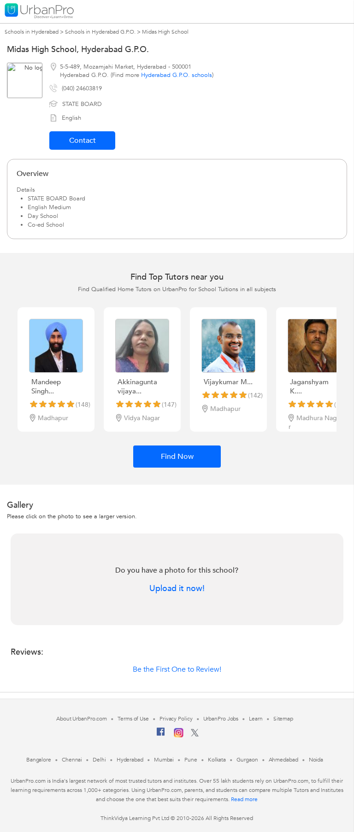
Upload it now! (177, 589)
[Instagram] (178, 735)
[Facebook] (160, 735)
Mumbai (164, 759)
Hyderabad (130, 759)
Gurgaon (247, 759)
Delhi (99, 759)
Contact (82, 140)
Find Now (177, 456)
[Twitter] (195, 734)
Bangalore (38, 759)
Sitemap (283, 718)
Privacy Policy (176, 718)
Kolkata (217, 759)
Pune (190, 759)
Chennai (72, 759)
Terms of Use (133, 718)
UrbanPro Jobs (221, 718)
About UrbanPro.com (81, 718)
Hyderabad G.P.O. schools (176, 75)
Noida (316, 759)
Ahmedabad (283, 759)
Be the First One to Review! (177, 669)
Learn (256, 718)
